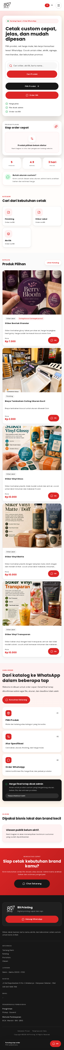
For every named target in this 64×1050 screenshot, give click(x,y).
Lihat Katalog (53, 262)
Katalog (5, 954)
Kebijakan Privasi (24, 1031)
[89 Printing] (6, 5)
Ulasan (5, 961)
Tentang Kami (8, 950)
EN (52, 5)
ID (47, 5)
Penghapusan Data (39, 1031)
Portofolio (6, 957)
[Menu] (59, 5)
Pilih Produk (30, 86)
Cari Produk (32, 74)
